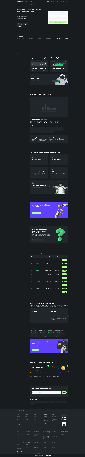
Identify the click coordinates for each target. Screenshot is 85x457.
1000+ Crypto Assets (23, 4)
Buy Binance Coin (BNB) (37, 435)
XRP (37, 277)
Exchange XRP (59, 332)
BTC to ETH (27, 444)
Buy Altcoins (63, 434)
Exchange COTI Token (34, 334)
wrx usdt (32, 403)
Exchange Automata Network (59, 334)
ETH (50, 263)
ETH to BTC (36, 442)
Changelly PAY (45, 420)
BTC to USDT (28, 442)
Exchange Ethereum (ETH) (20, 445)
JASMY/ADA (57, 281)
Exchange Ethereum (43, 332)
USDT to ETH (45, 447)
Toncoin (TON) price (64, 452)
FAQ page (34, 239)
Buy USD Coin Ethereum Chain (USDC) (54, 432)
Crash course (36, 421)
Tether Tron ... (39, 274)
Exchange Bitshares (56, 336)
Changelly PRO (28, 422)
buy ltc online (52, 401)
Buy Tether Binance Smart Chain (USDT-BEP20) (46, 437)
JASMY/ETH (57, 263)
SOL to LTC (53, 447)
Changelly (18, 4)
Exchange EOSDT (43, 334)
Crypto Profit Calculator (19, 426)
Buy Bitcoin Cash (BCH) (55, 436)
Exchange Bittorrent (34, 332)
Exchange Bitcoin (34, 330)
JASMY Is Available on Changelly (54, 376)
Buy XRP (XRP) (28, 431)
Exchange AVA (50, 334)
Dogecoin (38, 270)
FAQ (58, 1)
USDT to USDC (45, 444)
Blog (55, 1)
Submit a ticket (40, 239)
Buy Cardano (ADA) (55, 434)
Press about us (28, 419)
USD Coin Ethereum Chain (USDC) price (37, 453)
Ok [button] (48, 455)
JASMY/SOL (57, 288)
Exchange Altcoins (19, 448)
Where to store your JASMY (21, 54)
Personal (26, 1)
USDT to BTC (45, 442)
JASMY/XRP (57, 277)
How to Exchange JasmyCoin (20, 49)
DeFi (17, 421)
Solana (38, 288)
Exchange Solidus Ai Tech (35, 336)
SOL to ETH (54, 445)
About (26, 416)
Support (61, 1)
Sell (17, 419)
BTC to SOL (27, 447)
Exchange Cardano (41, 330)
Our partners (27, 421)
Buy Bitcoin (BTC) (19, 431)
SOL (50, 288)
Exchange (64, 259)
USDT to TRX (45, 445)
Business (31, 1)
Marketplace (18, 422)
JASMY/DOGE (57, 270)
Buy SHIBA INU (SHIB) (64, 431)
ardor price (58, 401)
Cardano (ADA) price (55, 452)
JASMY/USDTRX (57, 274)
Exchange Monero (51, 332)
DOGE (50, 270)
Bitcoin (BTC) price (28, 452)
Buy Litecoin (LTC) (19, 434)
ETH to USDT (36, 444)
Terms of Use (54, 416)
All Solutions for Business (45, 417)
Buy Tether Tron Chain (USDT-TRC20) (46, 434)
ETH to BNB (36, 445)
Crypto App (18, 424)
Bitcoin (38, 259)
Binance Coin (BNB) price (46, 453)
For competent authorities (54, 420)
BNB (50, 292)
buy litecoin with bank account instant (41, 401)
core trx (32, 401)
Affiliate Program (46, 422)
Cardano (38, 281)
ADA (50, 281)
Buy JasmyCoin (35, 349)
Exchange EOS (49, 330)
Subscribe (64, 392)
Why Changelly (20, 51)
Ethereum (38, 263)
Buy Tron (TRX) (36, 431)
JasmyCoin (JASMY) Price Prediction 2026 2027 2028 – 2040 (39, 376)
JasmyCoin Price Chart (21, 44)
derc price (64, 401)
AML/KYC (53, 423)
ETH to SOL (36, 447)
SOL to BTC (54, 444)
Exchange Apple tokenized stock (46, 336)
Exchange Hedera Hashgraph (59, 330)
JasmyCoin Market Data (20, 47)
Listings (44, 418)
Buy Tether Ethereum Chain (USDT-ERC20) (46, 432)
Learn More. (43, 455)
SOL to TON (54, 442)
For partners (54, 422)
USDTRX (49, 274)
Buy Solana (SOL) (28, 434)
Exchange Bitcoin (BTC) (20, 442)
